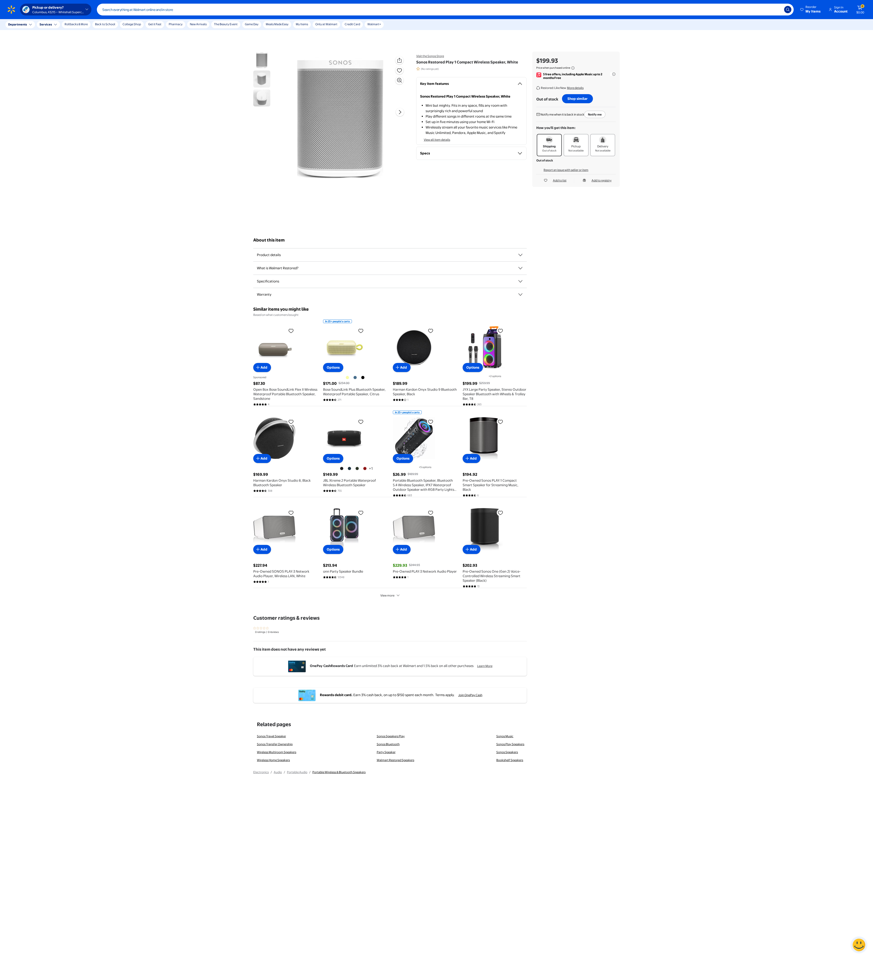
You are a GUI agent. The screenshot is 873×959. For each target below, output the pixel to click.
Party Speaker (386, 752)
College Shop (132, 24)
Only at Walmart (326, 24)
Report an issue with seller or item (566, 170)
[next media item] (400, 112)
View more (387, 595)
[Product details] (520, 255)
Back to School (105, 24)
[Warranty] (520, 294)
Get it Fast (154, 24)
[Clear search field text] (777, 9)
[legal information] (573, 68)
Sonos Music (504, 736)
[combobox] (445, 9)
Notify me (595, 114)
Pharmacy (176, 24)
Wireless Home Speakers (273, 760)
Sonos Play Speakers (510, 744)
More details (575, 88)
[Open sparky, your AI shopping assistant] (859, 945)
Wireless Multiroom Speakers (276, 752)
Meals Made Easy (277, 24)
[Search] (787, 9)
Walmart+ (374, 24)
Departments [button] (17, 24)
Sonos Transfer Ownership (275, 744)
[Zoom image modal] (399, 80)
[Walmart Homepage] (11, 9)
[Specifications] (520, 281)
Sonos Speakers (507, 752)
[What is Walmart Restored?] (520, 268)
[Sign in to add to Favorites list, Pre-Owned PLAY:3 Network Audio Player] (430, 512)
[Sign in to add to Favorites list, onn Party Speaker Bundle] (360, 512)
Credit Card (352, 24)
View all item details (437, 139)
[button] (810, 9)
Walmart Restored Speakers (395, 760)
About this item (269, 240)
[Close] (84, 24)
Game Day (251, 24)
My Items (302, 24)
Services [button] (46, 24)
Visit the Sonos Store (430, 56)
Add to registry (602, 180)
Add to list (560, 180)
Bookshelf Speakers (509, 760)
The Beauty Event (226, 24)
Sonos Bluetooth (388, 744)
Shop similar (577, 98)
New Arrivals (198, 24)
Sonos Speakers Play (391, 736)
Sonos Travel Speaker (271, 736)
